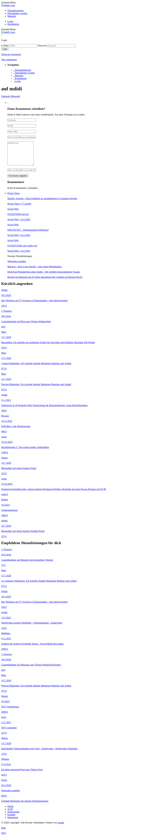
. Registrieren (20, 78)
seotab (61, 822)
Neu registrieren (9, 59)
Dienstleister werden (17, 13)
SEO (3, 833)
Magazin (11, 16)
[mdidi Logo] (8, 5)
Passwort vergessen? (11, 54)
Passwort (42, 45)
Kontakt (11, 814)
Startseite (6, 96)
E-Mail (4, 45)
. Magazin (18, 75)
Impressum (12, 817)
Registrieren (13, 24)
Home (10, 806)
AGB (10, 809)
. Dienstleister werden (24, 73)
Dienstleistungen (15, 10)
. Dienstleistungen (22, 70)
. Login (17, 81)
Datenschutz (13, 811)
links (3, 828)
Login (10, 21)
